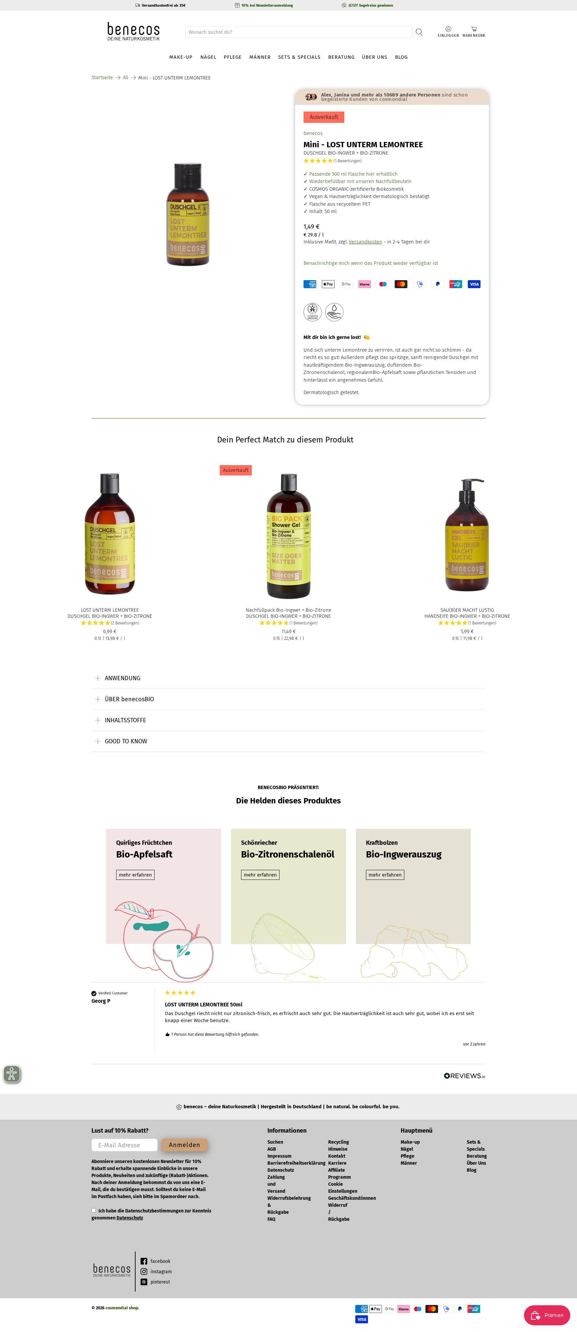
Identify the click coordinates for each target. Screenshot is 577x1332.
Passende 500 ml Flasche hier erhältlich (353, 174)
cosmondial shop (122, 1307)
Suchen (275, 1142)
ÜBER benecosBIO (129, 699)
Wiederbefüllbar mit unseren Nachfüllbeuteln (360, 181)
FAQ (271, 1219)
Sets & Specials (299, 57)
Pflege (233, 57)
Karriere (337, 1163)
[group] (288, 1026)
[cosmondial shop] (133, 32)
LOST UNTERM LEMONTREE (110, 610)
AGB (271, 1149)
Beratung (341, 57)
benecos (313, 133)
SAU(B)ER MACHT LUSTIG (467, 610)
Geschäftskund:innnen (352, 1198)
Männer (260, 57)
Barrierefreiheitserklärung (296, 1163)
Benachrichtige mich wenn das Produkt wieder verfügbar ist (371, 263)
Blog (401, 57)
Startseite (102, 77)
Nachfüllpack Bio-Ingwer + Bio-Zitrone (288, 610)
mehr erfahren (135, 875)
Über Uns (374, 57)
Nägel (208, 57)
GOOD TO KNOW (126, 741)
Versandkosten (365, 242)
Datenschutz (130, 1218)
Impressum (279, 1156)
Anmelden (184, 1145)
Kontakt (336, 1156)
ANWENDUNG (122, 678)
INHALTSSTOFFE (125, 720)
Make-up (181, 57)
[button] (392, 161)
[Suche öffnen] (419, 32)
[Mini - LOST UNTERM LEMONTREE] (188, 186)
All (125, 77)
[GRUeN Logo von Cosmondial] (111, 1272)
